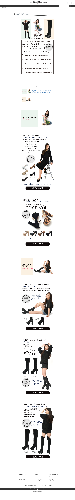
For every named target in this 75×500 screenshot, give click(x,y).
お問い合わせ (50, 485)
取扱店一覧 (51, 479)
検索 (70, 6)
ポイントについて (38, 480)
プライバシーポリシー (43, 485)
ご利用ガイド (21, 476)
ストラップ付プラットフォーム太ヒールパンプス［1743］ (41, 92)
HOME (7, 5)
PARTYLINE (23, 5)
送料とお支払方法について (23, 479)
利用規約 (26, 485)
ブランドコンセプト (52, 476)
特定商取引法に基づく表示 (33, 485)
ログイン (36, 476)
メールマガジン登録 (38, 479)
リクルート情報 (51, 480)
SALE (30, 5)
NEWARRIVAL (15, 5)
